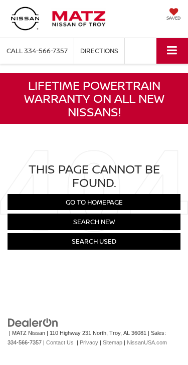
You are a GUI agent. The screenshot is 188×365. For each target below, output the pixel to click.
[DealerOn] (33, 322)
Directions (99, 50)
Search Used (94, 241)
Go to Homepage (94, 202)
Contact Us (60, 342)
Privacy (89, 342)
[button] (37, 51)
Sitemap (112, 342)
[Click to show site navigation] (172, 51)
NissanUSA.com (147, 342)
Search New (94, 221)
